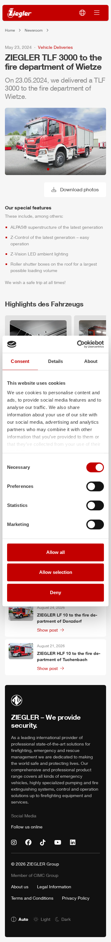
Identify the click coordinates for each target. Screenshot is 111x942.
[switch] (95, 486)
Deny (55, 592)
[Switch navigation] (97, 13)
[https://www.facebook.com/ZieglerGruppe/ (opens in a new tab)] (28, 842)
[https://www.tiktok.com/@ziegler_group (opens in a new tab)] (43, 842)
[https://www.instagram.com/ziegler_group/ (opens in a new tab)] (14, 842)
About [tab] (91, 361)
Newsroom (34, 30)
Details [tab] (55, 361)
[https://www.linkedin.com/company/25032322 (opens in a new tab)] (73, 842)
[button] (48, 169)
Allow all (55, 552)
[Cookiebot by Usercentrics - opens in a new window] (78, 344)
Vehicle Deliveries (55, 47)
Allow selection (55, 572)
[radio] (19, 919)
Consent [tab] (20, 361)
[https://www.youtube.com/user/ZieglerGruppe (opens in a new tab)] (57, 842)
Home (10, 30)
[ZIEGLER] (19, 13)
